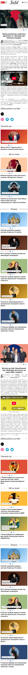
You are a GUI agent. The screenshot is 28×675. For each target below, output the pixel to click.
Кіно (2, 145)
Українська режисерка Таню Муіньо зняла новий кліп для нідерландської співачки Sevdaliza (14, 200)
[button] (6, 2)
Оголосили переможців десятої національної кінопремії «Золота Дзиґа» (13, 304)
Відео (2, 173)
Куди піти (3, 507)
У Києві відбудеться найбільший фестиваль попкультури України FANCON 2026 (12, 536)
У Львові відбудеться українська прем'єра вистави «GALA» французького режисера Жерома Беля (12, 480)
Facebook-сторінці (10, 434)
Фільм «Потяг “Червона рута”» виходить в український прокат (12, 148)
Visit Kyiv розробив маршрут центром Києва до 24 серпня (11, 231)
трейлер (18, 99)
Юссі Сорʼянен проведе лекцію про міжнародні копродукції (13, 254)
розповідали (4, 100)
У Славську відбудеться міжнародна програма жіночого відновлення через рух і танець (13, 329)
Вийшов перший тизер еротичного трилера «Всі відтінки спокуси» (13, 176)
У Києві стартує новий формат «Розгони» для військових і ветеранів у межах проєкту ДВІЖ (12, 511)
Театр (2, 475)
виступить (6, 377)
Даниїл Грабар (4, 30)
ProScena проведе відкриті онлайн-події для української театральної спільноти (13, 278)
